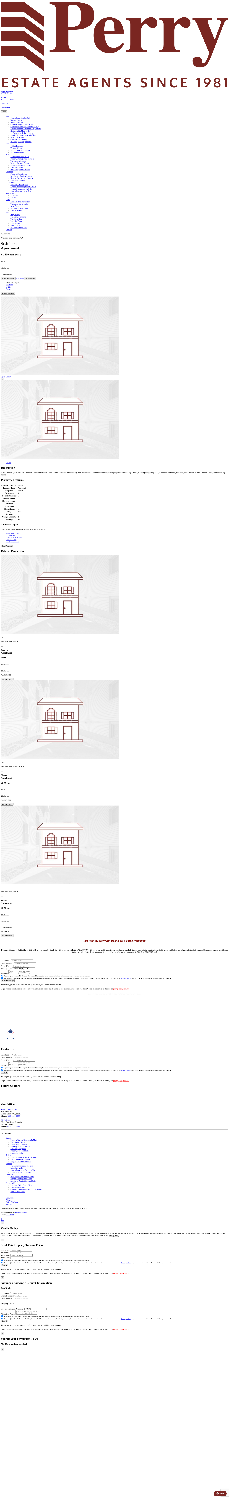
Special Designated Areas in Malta (23, 135)
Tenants (13, 197)
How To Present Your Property (22, 1177)
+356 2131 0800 (7, 93)
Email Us (4, 103)
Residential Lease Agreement (21, 165)
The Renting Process (18, 161)
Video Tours (15, 225)
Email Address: (7, 964)
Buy (7, 116)
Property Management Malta (21, 1179)
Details (8, 463)
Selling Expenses (16, 146)
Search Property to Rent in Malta (22, 1170)
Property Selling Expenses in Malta (23, 1157)
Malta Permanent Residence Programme (25, 129)
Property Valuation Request (20, 1162)
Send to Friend (30, 278)
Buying (8, 1138)
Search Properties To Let (19, 157)
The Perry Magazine (18, 217)
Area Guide (14, 206)
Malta (8, 200)
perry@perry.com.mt (12, 542)
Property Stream (21, 1212)
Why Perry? (15, 215)
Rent (7, 155)
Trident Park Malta (17, 1187)
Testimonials (15, 223)
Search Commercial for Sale (21, 189)
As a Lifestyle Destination (20, 202)
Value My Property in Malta (20, 142)
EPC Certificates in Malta (20, 150)
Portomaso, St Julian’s (18, 1144)
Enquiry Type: (6, 969)
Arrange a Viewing (8, 293)
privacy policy (114, 1236)
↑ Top (2, 1220)
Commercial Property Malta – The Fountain (26, 1189)
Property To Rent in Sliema (20, 1172)
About (8, 213)
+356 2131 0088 (7, 99)
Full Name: (6, 961)
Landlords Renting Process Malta (23, 1181)
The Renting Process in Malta (21, 1166)
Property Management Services (22, 159)
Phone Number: (7, 966)
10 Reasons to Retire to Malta (21, 133)
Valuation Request (17, 152)
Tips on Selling (16, 148)
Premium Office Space (19, 185)
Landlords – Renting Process (21, 176)
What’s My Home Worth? (20, 170)
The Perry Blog (16, 219)
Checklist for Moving (18, 139)
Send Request (7, 546)
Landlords (9, 172)
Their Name (5, 1255)
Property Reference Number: (12, 1309)
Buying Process (16, 120)
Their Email (5, 1258)
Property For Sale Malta (19, 1151)
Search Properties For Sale (20, 118)
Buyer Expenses (16, 122)
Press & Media (16, 210)
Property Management (18, 174)
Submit (4, 1072)
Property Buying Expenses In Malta (23, 1140)
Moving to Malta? (17, 137)
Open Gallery (6, 377)
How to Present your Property (21, 178)
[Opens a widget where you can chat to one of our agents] (220, 1494)
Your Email (5, 1253)
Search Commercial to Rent (20, 191)
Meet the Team (16, 221)
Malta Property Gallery (19, 208)
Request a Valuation (18, 180)
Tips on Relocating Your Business (23, 187)
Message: (4, 973)
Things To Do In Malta (19, 204)
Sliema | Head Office (7, 91)
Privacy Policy (126, 978)
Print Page (20, 278)
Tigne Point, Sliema (17, 1142)
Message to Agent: (8, 1314)
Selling (8, 1155)
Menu (4, 112)
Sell (7, 144)
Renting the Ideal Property (20, 163)
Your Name (5, 1250)
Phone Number (6, 1060)
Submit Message (8, 980)
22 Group (10, 1215)
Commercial (10, 182)
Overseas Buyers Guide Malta (21, 124)
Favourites (5, 107)
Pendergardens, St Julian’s (20, 1146)
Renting (9, 1164)
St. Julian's (4, 97)
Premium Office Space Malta (21, 1185)
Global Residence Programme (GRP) (24, 127)
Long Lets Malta (16, 167)
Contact (9, 230)
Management (11, 193)
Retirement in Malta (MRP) (20, 131)
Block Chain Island (17, 1192)
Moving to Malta (16, 1153)
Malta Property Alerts (18, 228)
